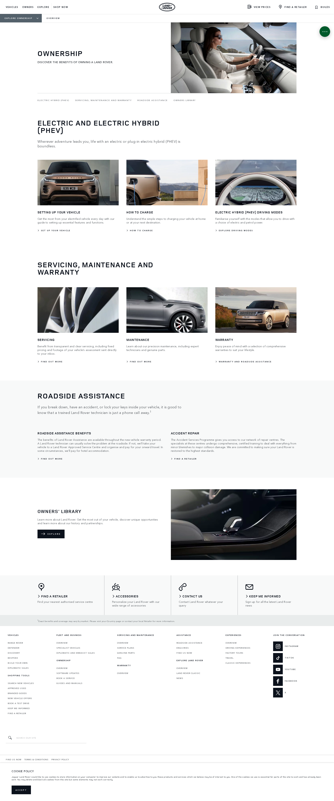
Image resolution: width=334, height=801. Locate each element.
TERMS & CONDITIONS (36, 759)
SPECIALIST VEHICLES (68, 647)
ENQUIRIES (182, 647)
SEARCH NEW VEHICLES (21, 683)
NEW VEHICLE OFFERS (20, 698)
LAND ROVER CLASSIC (188, 673)
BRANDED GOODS (17, 693)
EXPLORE (54, 534)
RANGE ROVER (15, 642)
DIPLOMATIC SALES (18, 668)
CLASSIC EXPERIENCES (238, 663)
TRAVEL (229, 658)
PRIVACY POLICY (60, 759)
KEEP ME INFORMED (19, 708)
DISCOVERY (14, 653)
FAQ (119, 658)
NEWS (179, 678)
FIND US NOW (184, 653)
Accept (21, 790)
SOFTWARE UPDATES (67, 673)
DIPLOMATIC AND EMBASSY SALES (75, 653)
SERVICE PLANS (125, 647)
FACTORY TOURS (234, 653)
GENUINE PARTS (126, 653)
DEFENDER (13, 647)
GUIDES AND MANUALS (69, 683)
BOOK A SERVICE (65, 678)
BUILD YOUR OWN (18, 663)
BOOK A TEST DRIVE (18, 703)
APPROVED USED (17, 688)
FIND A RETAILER (17, 713)
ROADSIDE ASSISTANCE (189, 642)
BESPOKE (13, 658)
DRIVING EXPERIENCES (238, 647)
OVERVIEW (62, 642)
